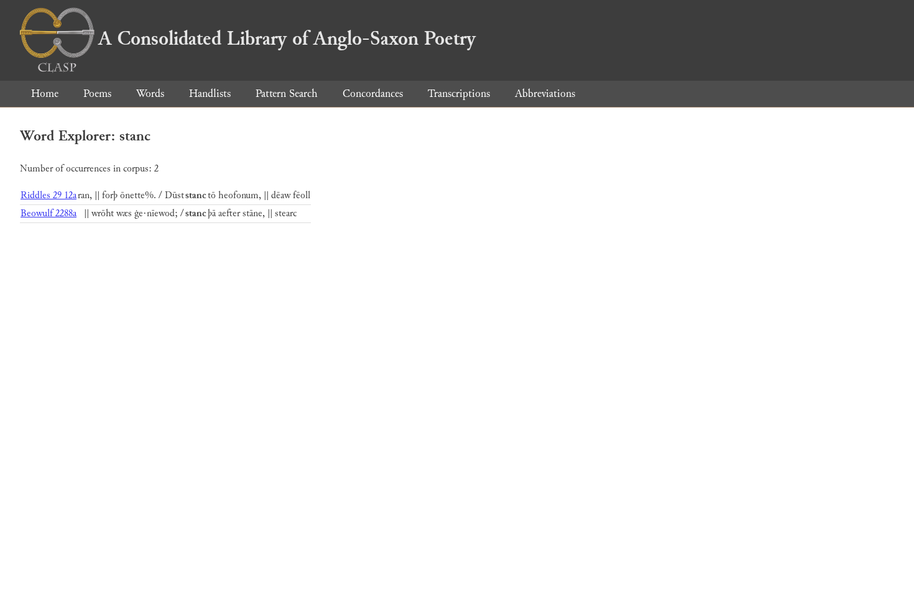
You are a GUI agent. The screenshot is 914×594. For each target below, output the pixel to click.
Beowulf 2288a (48, 213)
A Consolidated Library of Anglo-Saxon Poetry (287, 38)
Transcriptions (459, 93)
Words (150, 93)
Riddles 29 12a (48, 195)
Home (44, 93)
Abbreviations (545, 93)
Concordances (373, 93)
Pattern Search (287, 93)
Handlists (210, 93)
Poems (97, 93)
